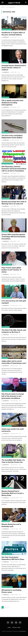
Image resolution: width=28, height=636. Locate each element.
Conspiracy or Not (7, 488)
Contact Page (16, 627)
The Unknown (5, 521)
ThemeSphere (22, 631)
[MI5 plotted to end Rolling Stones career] (14, 581)
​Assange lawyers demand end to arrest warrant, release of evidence (14, 68)
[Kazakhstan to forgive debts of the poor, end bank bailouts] (14, 23)
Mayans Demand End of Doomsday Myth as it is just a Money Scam (13, 493)
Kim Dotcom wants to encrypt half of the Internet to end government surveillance (13, 396)
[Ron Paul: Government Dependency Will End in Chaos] (14, 548)
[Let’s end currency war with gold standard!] (14, 292)
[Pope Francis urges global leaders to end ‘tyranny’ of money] (14, 258)
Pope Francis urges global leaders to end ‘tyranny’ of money (11, 270)
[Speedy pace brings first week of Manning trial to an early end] (14, 192)
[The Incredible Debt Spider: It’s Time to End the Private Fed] (14, 451)
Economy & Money (6, 29)
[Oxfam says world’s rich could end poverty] (14, 420)
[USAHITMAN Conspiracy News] (14, 2)
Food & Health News (7, 163)
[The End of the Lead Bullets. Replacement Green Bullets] (14, 126)
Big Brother (5, 231)
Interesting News (6, 390)
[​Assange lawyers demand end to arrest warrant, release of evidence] (14, 56)
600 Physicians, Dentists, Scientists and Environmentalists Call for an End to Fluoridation (14, 169)
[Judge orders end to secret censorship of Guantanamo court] (14, 352)
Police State (5, 97)
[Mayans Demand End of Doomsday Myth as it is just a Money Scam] (14, 482)
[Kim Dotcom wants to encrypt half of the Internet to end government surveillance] (14, 385)
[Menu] (3, 2)
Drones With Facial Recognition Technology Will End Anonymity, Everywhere (14, 237)
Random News (5, 198)
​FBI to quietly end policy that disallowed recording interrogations (12, 103)
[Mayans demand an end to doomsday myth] (14, 515)
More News (5, 62)
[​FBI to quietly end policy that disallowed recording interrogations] (14, 91)
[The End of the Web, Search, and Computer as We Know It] (14, 321)
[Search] (25, 2)
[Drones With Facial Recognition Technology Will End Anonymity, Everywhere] (14, 225)
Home (9, 627)
